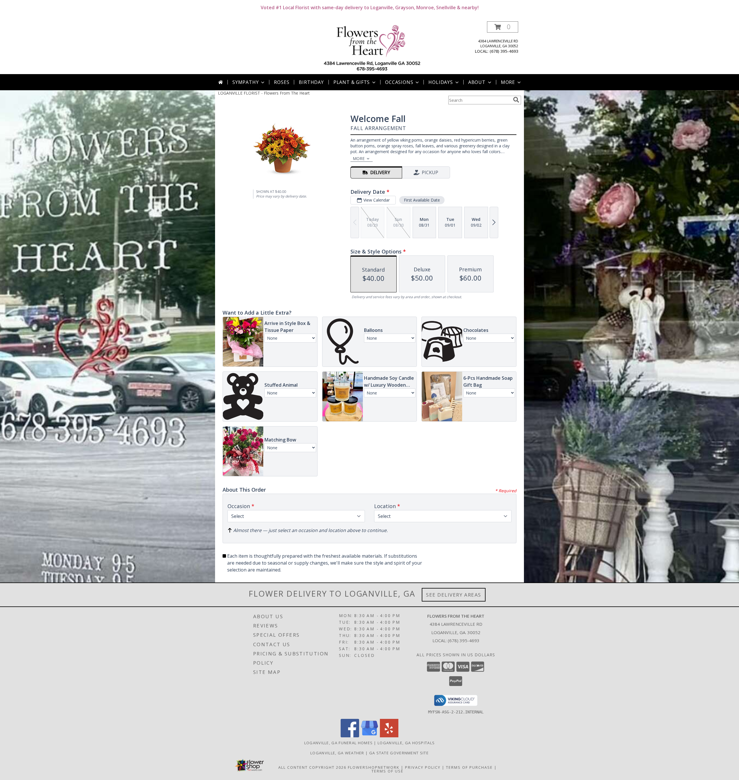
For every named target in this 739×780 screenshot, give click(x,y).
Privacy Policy (423, 767)
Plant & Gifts (351, 82)
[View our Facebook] (350, 735)
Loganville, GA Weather (337, 752)
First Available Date (422, 200)
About (477, 82)
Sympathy (245, 82)
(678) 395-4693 (504, 51)
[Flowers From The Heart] (371, 47)
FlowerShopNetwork (374, 767)
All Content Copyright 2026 (312, 767)
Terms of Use (388, 771)
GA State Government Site (399, 752)
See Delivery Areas (453, 594)
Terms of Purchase (469, 767)
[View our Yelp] (389, 735)
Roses (281, 82)
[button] (502, 27)
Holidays (440, 82)
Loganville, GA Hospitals (406, 742)
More (508, 82)
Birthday (311, 82)
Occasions (399, 82)
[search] (516, 100)
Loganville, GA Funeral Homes (338, 742)
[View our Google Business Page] (369, 735)
